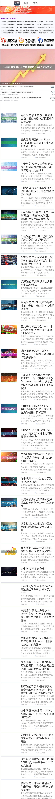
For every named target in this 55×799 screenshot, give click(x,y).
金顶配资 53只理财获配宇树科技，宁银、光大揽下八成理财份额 (37, 305)
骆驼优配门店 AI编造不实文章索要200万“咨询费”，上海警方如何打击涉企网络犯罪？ (37, 689)
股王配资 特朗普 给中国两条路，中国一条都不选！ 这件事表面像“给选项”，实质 (20, 98)
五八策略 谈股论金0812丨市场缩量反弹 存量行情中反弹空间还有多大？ (37, 329)
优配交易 (52, 86)
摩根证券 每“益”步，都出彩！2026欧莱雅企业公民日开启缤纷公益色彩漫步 (37, 641)
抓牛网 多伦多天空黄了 (34, 568)
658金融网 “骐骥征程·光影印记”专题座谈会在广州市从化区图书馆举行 (37, 457)
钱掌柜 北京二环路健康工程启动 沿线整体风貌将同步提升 (36, 527)
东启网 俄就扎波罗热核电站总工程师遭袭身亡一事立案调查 (37, 502)
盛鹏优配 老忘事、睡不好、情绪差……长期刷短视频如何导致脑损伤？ (37, 354)
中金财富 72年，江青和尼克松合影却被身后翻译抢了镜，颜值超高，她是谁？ (37, 167)
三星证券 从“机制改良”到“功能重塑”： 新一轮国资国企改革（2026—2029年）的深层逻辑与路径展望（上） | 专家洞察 (37, 381)
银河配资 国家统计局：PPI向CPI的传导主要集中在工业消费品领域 (37, 762)
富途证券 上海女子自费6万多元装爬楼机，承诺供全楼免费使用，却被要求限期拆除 (37, 665)
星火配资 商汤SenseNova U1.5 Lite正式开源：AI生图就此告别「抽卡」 (37, 142)
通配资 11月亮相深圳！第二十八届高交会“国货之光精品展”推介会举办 (37, 433)
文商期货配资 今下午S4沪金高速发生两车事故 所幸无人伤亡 (37, 589)
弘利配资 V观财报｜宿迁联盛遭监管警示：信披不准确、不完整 (37, 738)
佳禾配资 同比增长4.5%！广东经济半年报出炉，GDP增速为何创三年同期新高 (37, 409)
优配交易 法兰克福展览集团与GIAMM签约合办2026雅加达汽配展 (16, 86)
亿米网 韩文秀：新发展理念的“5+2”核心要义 (12, 83)
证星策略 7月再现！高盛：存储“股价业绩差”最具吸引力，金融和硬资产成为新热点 (37, 215)
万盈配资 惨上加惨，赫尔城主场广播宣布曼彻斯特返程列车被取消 (37, 118)
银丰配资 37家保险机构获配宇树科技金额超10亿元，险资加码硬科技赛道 (37, 260)
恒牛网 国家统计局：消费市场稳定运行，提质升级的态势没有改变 (37, 714)
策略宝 (53, 92)
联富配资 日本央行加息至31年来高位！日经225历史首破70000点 (37, 786)
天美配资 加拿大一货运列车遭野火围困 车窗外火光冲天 (36, 549)
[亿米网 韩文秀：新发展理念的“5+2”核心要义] (27, 67)
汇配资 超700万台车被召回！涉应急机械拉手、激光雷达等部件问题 (37, 191)
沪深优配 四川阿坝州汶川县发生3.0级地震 (36, 282)
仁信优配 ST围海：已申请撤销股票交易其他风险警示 (37, 237)
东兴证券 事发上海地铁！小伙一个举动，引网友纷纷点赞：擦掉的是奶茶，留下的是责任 (37, 615)
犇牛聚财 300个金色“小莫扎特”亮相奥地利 (36, 479)
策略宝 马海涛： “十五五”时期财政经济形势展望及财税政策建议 (16, 92)
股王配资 (52, 97)
